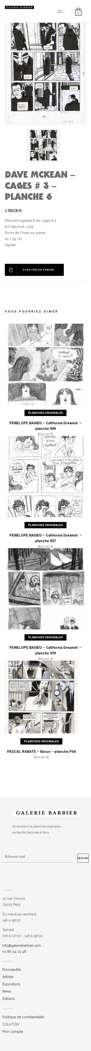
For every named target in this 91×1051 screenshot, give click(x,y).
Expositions (11, 984)
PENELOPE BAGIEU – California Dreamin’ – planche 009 (45, 426)
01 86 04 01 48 (14, 952)
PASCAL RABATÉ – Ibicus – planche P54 (41, 752)
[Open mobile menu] (62, 11)
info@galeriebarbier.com (21, 945)
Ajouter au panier (38, 270)
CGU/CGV (10, 1024)
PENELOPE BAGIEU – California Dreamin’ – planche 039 (45, 650)
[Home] (19, 8)
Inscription (83, 858)
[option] (45, 145)
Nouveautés (11, 969)
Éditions (8, 999)
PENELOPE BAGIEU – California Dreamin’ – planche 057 (45, 538)
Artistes (8, 977)
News (6, 991)
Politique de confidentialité (23, 1017)
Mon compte (12, 1032)
